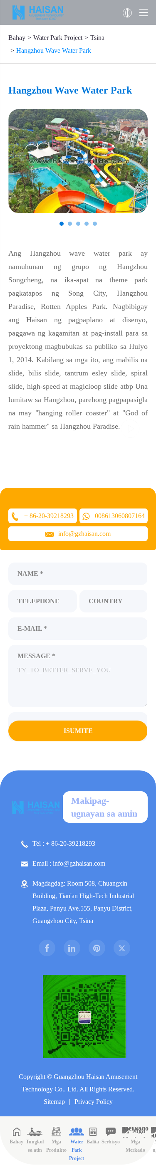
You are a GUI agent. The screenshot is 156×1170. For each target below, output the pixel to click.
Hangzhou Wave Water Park (53, 50)
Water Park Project (57, 37)
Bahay (16, 37)
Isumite (78, 730)
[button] (61, 224)
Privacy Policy (93, 1101)
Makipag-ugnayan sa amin (104, 807)
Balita (93, 1142)
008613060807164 (120, 515)
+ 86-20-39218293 (49, 515)
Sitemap (54, 1101)
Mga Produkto (56, 1146)
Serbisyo (111, 1142)
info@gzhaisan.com (84, 533)
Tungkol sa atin (35, 1146)
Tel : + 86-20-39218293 (63, 843)
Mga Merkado (135, 1146)
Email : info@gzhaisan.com (68, 863)
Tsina (97, 37)
